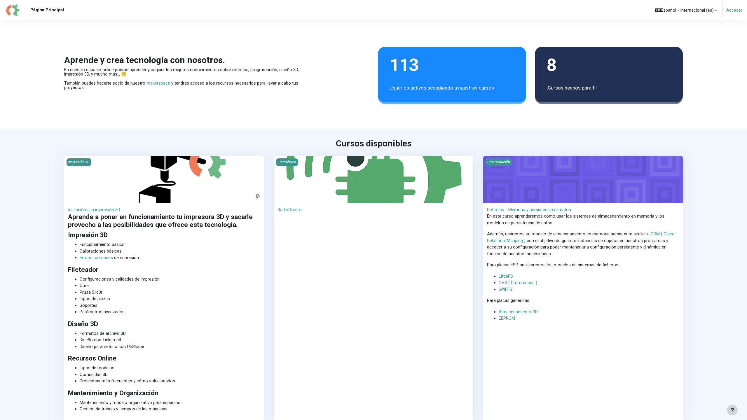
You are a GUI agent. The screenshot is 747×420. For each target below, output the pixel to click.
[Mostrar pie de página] (732, 410)
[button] (686, 10)
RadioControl (290, 209)
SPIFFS (505, 289)
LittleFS (506, 276)
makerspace (158, 83)
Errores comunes (96, 257)
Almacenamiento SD (518, 311)
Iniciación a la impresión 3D (94, 209)
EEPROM (507, 318)
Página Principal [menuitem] (47, 10)
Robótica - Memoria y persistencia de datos (529, 209)
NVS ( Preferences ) (518, 282)
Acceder (734, 10)
